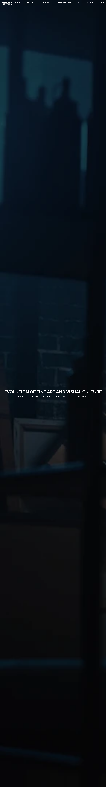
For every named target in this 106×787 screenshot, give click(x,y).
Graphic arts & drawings (46, 3)
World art (78, 3)
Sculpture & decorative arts (31, 3)
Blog (102, 2)
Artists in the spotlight (89, 3)
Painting (18, 2)
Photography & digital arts (65, 3)
